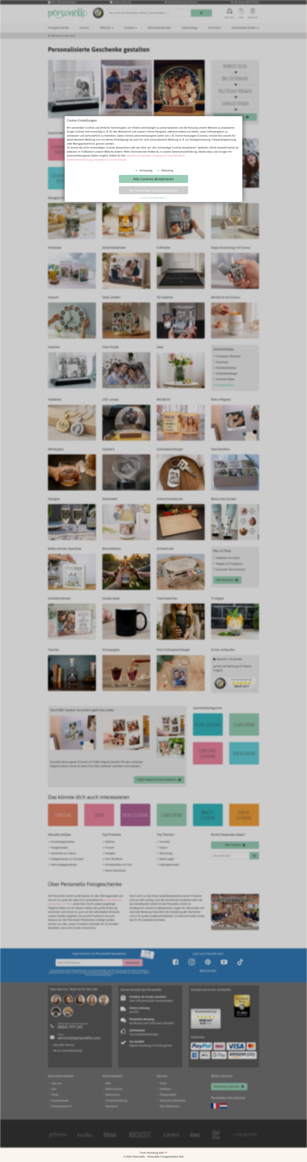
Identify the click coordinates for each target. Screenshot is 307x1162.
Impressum (100, 159)
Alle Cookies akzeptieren (153, 179)
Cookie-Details (117, 159)
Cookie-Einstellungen (152, 197)
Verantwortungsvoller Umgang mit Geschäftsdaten (156, 155)
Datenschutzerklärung (79, 159)
